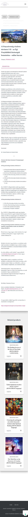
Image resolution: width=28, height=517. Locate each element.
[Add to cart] (21, 356)
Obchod (16, 504)
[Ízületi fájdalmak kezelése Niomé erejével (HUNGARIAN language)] (14, 371)
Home (4, 16)
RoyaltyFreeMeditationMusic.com (13, 288)
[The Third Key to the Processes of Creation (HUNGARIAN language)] (14, 445)
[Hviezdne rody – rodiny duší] (5, 4)
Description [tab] (5, 66)
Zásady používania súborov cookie (14, 513)
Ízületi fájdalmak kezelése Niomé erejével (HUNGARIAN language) (14, 386)
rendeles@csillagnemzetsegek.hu (10, 254)
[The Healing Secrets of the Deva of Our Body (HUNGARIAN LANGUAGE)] (14, 334)
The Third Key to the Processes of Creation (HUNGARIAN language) (14, 461)
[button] (24, 31)
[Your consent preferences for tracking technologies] (25, 514)
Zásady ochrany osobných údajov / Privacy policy (14, 509)
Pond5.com (4, 290)
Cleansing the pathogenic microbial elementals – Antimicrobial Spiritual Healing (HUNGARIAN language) (14, 423)
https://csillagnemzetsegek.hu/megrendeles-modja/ (13, 305)
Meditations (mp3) (14, 16)
